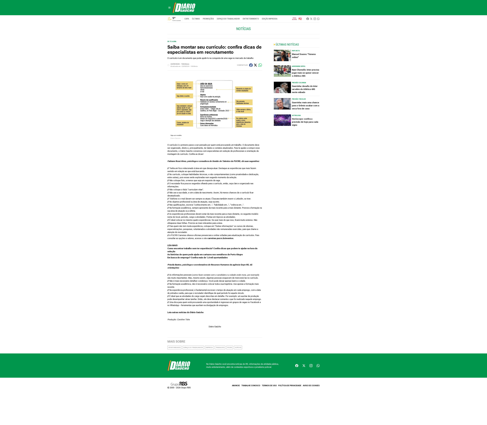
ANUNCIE (236, 386)
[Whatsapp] (318, 19)
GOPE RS (238, 347)
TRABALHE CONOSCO (250, 386)
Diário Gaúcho (215, 326)
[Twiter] (311, 19)
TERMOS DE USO (269, 386)
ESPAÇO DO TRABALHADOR (193, 347)
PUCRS (229, 347)
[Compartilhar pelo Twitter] (255, 65)
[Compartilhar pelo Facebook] (251, 65)
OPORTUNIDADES (174, 347)
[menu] (169, 7)
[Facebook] (307, 19)
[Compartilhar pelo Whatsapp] (260, 65)
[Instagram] (315, 19)
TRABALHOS (220, 347)
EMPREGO (209, 347)
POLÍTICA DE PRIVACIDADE (289, 386)
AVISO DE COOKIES (311, 386)
